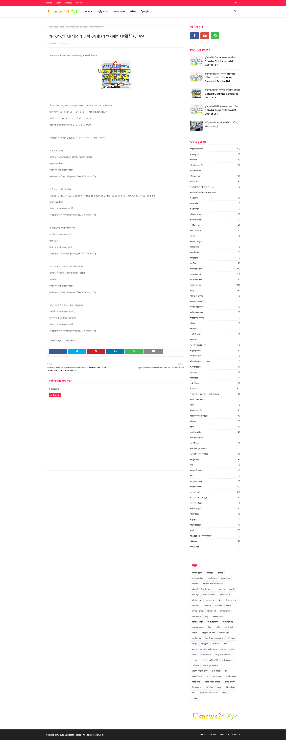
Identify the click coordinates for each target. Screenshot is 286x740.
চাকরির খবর (215, 252)
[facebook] (235, 3)
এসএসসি (215, 203)
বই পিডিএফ (215, 383)
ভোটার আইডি (215, 432)
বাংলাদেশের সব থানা (215, 399)
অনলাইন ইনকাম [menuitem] (119, 11)
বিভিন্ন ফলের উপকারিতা (215, 415)
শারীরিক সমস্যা (215, 486)
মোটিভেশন (215, 443)
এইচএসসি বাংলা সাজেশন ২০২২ (215, 186)
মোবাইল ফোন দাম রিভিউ (215, 453)
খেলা (215, 236)
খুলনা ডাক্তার (215, 230)
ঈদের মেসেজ (215, 176)
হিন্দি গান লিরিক (215, 524)
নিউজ (215, 323)
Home (49, 2)
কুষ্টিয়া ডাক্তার (215, 225)
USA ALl (215, 546)
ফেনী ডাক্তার (215, 366)
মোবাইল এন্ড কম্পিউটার (215, 448)
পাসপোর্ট (215, 339)
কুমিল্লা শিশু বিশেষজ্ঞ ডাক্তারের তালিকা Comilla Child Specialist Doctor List (220, 61)
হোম (50, 26)
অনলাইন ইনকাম (215, 148)
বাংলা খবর (215, 388)
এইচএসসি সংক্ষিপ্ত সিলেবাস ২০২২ (215, 192)
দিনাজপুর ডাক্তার (215, 295)
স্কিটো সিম (215, 513)
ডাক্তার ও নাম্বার (59, 26)
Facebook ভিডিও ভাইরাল (215, 535)
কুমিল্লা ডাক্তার (215, 219)
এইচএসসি (215, 181)
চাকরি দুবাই (215, 246)
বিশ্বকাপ (215, 421)
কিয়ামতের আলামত (215, 214)
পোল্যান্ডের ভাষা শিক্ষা (215, 344)
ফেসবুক (215, 372)
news (215, 541)
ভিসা (215, 426)
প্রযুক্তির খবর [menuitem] (102, 11)
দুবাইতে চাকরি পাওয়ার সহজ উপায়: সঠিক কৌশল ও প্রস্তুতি (221, 124)
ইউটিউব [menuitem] (133, 11)
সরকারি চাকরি (215, 492)
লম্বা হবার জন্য (215, 481)
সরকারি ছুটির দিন (215, 503)
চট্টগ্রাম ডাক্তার (215, 241)
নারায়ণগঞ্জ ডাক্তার (215, 317)
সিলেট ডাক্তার (215, 508)
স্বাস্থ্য (215, 519)
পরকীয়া (215, 328)
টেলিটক (215, 263)
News (53, 43)
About (58, 2)
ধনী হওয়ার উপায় (215, 312)
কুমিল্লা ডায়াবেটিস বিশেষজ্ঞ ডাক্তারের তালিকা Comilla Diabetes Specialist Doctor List (220, 77)
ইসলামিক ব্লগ (215, 170)
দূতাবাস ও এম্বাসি (215, 301)
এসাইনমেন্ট (215, 208)
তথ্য (215, 290)
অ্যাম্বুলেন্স (215, 154)
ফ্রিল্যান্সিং (215, 377)
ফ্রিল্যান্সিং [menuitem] (145, 11)
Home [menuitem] (88, 11)
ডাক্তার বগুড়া (215, 274)
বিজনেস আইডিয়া (215, 410)
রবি (215, 464)
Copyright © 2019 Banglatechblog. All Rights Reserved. (74, 734)
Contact (68, 2)
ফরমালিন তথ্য (215, 355)
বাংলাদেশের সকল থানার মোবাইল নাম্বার (215, 394)
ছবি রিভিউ (215, 257)
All (215, 530)
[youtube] (204, 35)
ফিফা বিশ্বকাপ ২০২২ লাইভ (215, 361)
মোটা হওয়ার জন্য (215, 437)
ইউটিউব (215, 159)
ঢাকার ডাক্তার (70, 340)
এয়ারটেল (215, 197)
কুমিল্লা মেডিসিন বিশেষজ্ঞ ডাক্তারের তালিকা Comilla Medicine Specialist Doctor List (222, 93)
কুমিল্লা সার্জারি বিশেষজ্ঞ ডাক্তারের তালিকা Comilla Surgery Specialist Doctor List (221, 110)
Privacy (78, 2)
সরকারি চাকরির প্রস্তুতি (215, 497)
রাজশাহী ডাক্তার (215, 470)
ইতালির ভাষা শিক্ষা (215, 165)
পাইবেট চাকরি (215, 334)
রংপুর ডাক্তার (215, 459)
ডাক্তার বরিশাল (215, 279)
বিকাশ (215, 404)
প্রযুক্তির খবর (215, 350)
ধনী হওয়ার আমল (215, 306)
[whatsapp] (215, 35)
